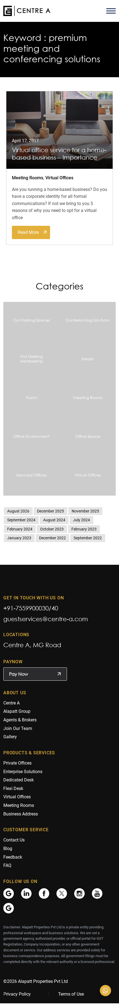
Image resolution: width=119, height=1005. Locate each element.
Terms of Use (71, 994)
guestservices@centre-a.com (45, 619)
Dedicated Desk (18, 780)
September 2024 (21, 520)
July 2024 (81, 520)
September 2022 (88, 538)
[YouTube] (97, 893)
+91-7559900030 (26, 608)
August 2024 (54, 520)
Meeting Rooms (27, 177)
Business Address (20, 814)
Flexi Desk (13, 788)
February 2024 (19, 529)
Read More (28, 232)
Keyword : (24, 37)
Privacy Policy (17, 994)
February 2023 (84, 529)
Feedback (12, 857)
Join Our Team (17, 728)
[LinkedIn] (26, 893)
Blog (7, 848)
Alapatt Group (16, 711)
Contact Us (14, 840)
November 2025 (85, 511)
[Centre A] (26, 10)
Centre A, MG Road (32, 645)
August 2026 (18, 511)
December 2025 (50, 511)
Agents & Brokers (20, 719)
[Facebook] (44, 893)
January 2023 (19, 538)
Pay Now (18, 674)
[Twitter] (61, 893)
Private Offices (17, 763)
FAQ (7, 865)
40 (54, 608)
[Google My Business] (8, 893)
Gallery (10, 736)
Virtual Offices (59, 177)
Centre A (11, 703)
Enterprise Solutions (22, 771)
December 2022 (52, 538)
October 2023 (52, 529)
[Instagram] (79, 893)
